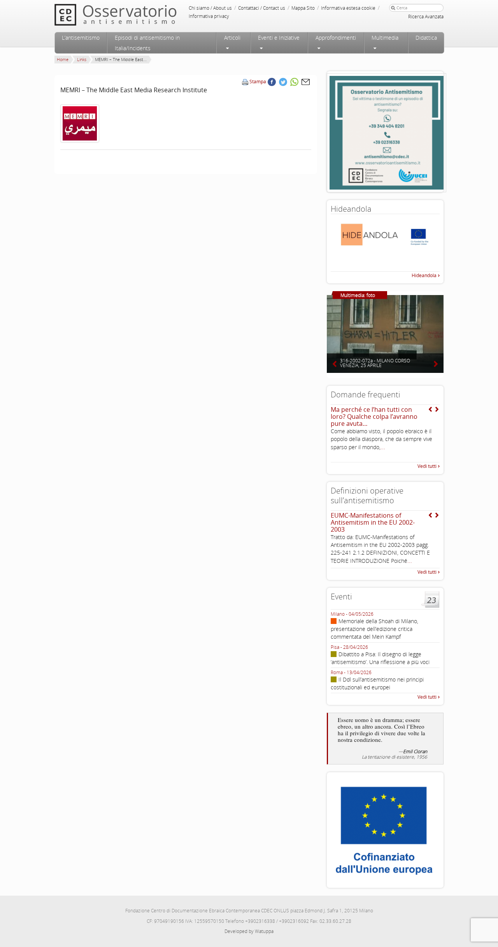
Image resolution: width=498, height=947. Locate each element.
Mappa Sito (303, 8)
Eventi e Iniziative (279, 37)
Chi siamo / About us (210, 8)
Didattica (426, 37)
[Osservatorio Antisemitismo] (131, 14)
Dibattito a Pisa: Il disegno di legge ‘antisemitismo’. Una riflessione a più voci (380, 658)
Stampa (257, 81)
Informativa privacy (209, 16)
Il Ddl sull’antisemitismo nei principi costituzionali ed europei (377, 683)
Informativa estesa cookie (348, 8)
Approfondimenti (336, 37)
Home (62, 59)
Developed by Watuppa (249, 931)
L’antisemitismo (81, 37)
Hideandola (424, 275)
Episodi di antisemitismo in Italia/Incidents (147, 43)
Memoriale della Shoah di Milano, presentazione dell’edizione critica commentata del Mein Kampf (374, 628)
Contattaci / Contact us (261, 8)
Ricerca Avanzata (426, 16)
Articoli (232, 37)
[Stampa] (245, 81)
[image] (79, 123)
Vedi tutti (427, 466)
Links (81, 59)
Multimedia (385, 37)
